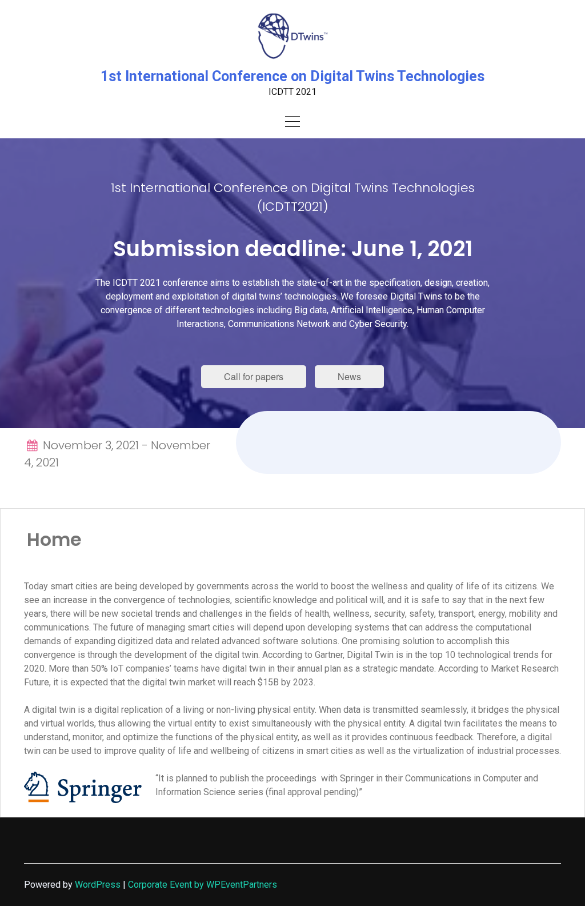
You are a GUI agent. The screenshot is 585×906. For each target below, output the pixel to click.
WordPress (98, 884)
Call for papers (253, 376)
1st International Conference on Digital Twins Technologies (292, 76)
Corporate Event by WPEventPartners (202, 884)
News (349, 376)
